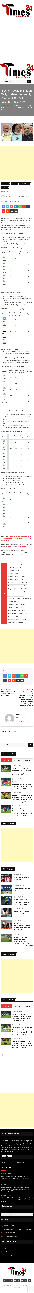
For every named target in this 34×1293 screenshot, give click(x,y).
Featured (10, 105)
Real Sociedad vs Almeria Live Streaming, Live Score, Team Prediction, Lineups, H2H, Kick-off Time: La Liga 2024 (15, 1189)
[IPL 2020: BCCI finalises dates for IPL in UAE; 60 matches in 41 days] (6, 900)
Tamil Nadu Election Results (15, 613)
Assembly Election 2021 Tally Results (17, 582)
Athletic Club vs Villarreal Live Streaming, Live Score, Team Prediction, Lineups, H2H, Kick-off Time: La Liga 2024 (17, 1200)
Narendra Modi (12, 601)
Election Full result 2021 (21, 589)
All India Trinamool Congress (15, 564)
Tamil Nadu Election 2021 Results (16, 610)
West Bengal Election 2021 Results (17, 619)
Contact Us (4, 1248)
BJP (25, 586)
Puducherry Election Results (15, 607)
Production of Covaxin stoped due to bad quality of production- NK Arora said (23, 914)
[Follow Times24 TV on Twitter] (17, 196)
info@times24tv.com (11, 1236)
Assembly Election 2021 (14, 573)
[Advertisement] (17, 45)
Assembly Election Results (15, 586)
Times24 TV (20, 715)
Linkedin (23, 546)
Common (27, 760)
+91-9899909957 (10, 1233)
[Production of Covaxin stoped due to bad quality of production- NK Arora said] (6, 912)
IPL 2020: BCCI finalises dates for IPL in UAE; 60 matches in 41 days (21, 902)
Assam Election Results (14, 570)
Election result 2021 (23, 592)
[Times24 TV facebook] (19, 196)
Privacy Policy (5, 1252)
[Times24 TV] (23, 196)
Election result (11, 592)
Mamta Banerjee (26, 598)
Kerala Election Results (14, 598)
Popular (17, 760)
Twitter (14, 546)
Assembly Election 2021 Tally (15, 579)
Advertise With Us (22, 1162)
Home (4, 105)
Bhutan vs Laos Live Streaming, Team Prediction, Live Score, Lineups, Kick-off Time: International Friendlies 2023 (23, 941)
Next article (28, 689)
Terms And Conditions (8, 1256)
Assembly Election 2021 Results (16, 576)
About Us (4, 1162)
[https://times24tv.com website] (21, 196)
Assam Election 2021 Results (15, 567)
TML (26, 613)
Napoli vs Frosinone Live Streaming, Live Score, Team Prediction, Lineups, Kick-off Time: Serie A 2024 (16, 1178)
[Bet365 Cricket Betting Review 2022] (6, 878)
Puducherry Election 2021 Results (16, 604)
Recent (6, 760)
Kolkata (14, 184)
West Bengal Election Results (15, 622)
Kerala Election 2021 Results (15, 595)
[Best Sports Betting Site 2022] (6, 889)
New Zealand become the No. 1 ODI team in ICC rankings (8, 693)
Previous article (6, 689)
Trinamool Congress (13, 616)
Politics (5, 187)
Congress (10, 589)
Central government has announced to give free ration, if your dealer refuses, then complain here (16, 538)
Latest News (25, 184)
